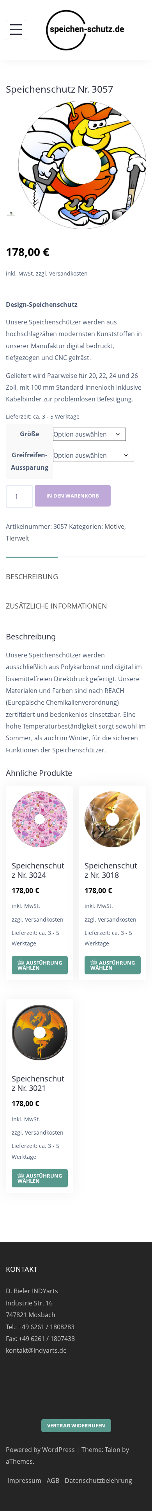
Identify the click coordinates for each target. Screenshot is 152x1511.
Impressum (24, 1480)
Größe (29, 434)
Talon (112, 1449)
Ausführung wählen (40, 965)
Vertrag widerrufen (76, 1425)
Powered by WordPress (40, 1449)
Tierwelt (17, 538)
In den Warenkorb (72, 495)
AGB (53, 1480)
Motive (114, 526)
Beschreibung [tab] (32, 576)
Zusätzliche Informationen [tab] (56, 605)
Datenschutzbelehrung (98, 1480)
